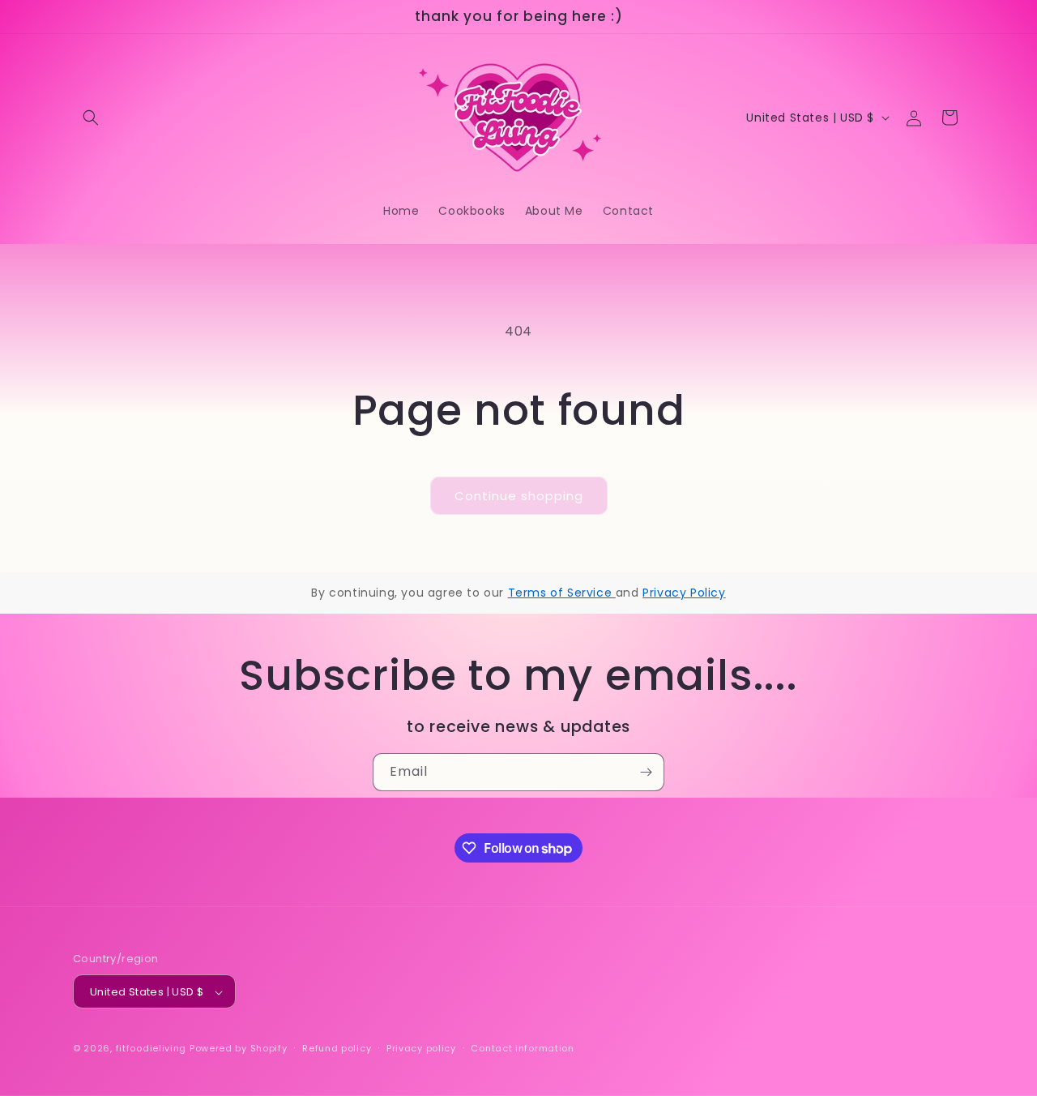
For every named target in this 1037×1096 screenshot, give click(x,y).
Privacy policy (421, 1048)
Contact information (522, 1048)
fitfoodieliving (151, 1048)
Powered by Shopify (239, 1048)
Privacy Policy (683, 592)
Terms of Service (562, 592)
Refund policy (336, 1048)
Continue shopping (518, 495)
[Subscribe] (646, 772)
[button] (91, 117)
